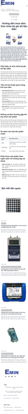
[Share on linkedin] (16, 19)
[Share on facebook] (12, 19)
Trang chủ (3, 9)
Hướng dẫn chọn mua (10, 9)
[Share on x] (14, 19)
